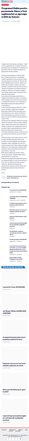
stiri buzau (10, 176)
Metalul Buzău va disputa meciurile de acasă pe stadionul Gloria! (18, 233)
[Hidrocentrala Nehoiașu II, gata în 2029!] (5, 218)
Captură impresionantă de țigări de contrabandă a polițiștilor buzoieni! (18, 224)
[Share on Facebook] (8, 438)
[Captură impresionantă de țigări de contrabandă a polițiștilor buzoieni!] (5, 224)
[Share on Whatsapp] (11, 438)
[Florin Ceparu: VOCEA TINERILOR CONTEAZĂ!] (5, 259)
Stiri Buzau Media (16, 21)
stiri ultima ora (15, 178)
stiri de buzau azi (17, 176)
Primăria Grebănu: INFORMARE (18, 239)
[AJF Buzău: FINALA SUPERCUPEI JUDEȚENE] (5, 198)
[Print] (20, 438)
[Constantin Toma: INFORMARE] (5, 191)
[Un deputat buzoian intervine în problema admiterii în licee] (5, 205)
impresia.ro (20, 436)
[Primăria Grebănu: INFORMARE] (5, 241)
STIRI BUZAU (22, 200)
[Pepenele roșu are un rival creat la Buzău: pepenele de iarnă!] (5, 211)
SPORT (18, 200)
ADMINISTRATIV (13, 200)
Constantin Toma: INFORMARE (18, 190)
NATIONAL (5, 4)
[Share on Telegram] (14, 438)
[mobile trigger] (26, 1)
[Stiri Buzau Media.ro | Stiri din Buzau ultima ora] (7, 1)
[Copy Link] (17, 438)
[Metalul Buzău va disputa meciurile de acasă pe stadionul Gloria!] (5, 233)
